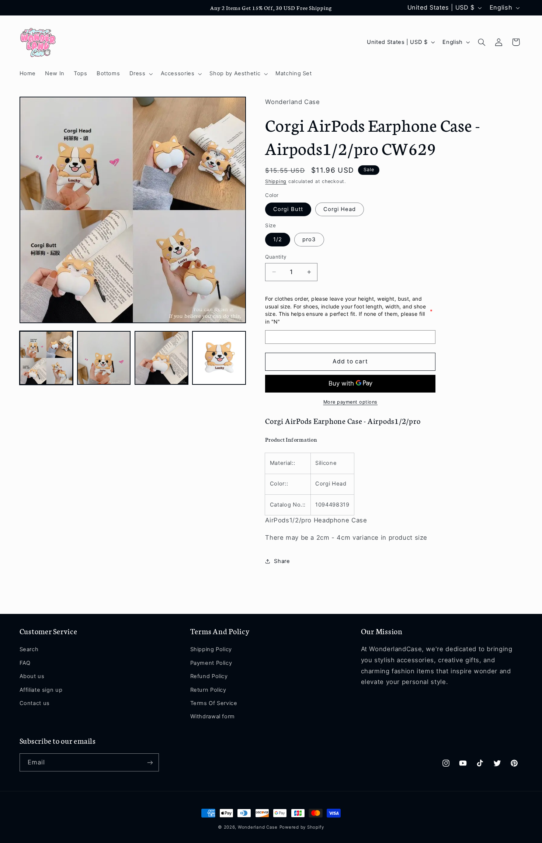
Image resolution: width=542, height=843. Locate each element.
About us (32, 676)
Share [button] (282, 561)
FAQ (25, 663)
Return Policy (208, 690)
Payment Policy (211, 663)
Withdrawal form (212, 716)
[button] (140, 74)
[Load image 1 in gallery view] (46, 358)
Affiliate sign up (41, 690)
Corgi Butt (288, 209)
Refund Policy (209, 676)
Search (29, 649)
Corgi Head (339, 209)
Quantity (275, 257)
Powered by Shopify (301, 827)
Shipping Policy (211, 649)
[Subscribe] (149, 762)
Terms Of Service (213, 703)
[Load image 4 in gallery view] (219, 358)
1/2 (277, 239)
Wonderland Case (258, 827)
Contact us (35, 703)
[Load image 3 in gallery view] (161, 358)
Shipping (275, 181)
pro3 (309, 239)
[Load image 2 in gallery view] (104, 358)
